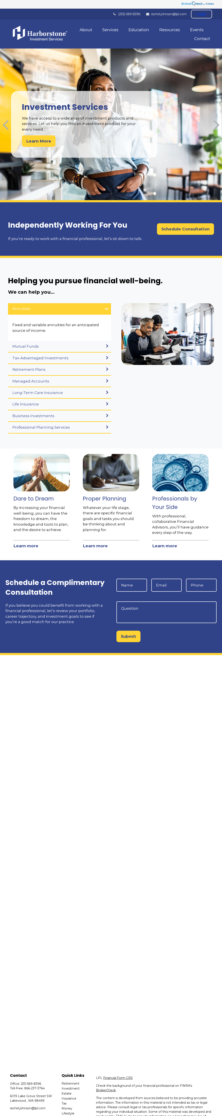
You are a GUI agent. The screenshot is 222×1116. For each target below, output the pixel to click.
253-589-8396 (31, 1084)
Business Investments (33, 416)
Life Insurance (25, 404)
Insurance (69, 1098)
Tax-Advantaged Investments (40, 358)
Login (201, 14)
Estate (67, 1093)
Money (67, 1108)
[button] (86, 29)
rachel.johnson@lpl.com (169, 14)
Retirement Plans (29, 369)
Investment (71, 1088)
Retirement (70, 1083)
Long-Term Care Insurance (37, 392)
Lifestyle (68, 1113)
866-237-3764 (34, 1088)
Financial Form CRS (118, 1078)
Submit (128, 636)
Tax (64, 1103)
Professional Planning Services (41, 427)
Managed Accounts (30, 381)
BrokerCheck (106, 1090)
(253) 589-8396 (129, 14)
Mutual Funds (25, 346)
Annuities (21, 308)
